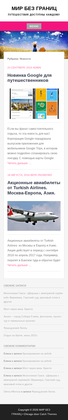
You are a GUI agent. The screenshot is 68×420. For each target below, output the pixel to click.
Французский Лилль (15, 327)
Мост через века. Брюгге (18, 309)
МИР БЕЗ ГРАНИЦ (34, 8)
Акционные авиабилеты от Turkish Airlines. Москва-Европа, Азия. (33, 187)
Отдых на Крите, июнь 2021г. (21, 335)
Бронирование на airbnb (36, 353)
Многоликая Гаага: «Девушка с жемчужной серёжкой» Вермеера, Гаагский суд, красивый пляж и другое (33, 297)
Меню (34, 26)
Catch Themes (48, 414)
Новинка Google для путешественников (29, 78)
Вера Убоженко (41, 175)
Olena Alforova (12, 391)
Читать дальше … (19, 163)
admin (37, 67)
